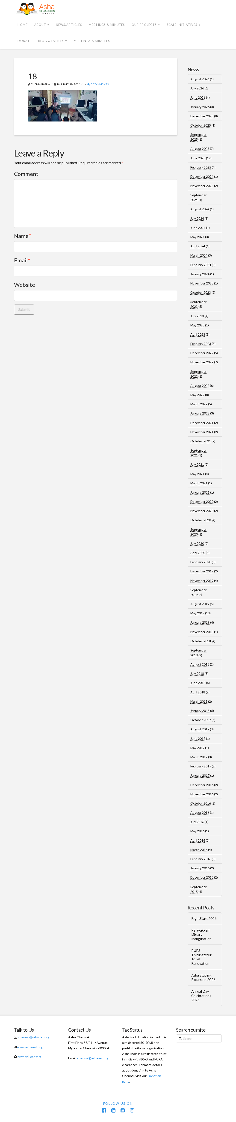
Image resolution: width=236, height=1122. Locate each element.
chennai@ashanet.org (33, 1037)
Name (22, 235)
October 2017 (200, 720)
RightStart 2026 (204, 918)
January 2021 (199, 492)
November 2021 (201, 432)
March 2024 (198, 255)
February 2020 (200, 562)
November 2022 (201, 362)
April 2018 (197, 692)
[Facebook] (104, 1110)
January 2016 (199, 868)
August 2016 (199, 812)
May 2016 (197, 831)
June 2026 (197, 97)
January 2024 (199, 274)
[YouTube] (123, 1110)
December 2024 (201, 176)
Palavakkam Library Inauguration (201, 934)
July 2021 (197, 464)
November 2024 (201, 186)
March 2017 (198, 757)
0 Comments (99, 84)
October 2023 (200, 292)
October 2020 (200, 520)
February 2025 (200, 167)
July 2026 (197, 88)
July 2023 (197, 316)
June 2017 (197, 738)
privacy (22, 1057)
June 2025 (197, 158)
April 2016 (197, 840)
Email (22, 260)
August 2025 (199, 149)
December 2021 (201, 423)
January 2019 (199, 622)
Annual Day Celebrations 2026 (201, 995)
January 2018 (199, 711)
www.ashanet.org (30, 1047)
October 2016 (200, 803)
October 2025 (200, 125)
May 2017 (197, 748)
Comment (26, 173)
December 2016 (201, 785)
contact (35, 1057)
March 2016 (198, 850)
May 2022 (197, 395)
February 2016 (200, 859)
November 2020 (201, 511)
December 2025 (201, 116)
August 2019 (199, 604)
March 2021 (198, 483)
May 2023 (197, 325)
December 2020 (201, 501)
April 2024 (197, 246)
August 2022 (199, 386)
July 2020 (197, 543)
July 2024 (197, 218)
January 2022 (199, 413)
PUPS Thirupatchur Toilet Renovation (201, 956)
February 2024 (200, 265)
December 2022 (201, 353)
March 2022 (198, 404)
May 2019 (197, 613)
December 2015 (201, 877)
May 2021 (197, 474)
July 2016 (197, 822)
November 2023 (201, 283)
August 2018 (199, 664)
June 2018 (197, 683)
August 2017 (199, 729)
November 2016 (201, 794)
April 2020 (197, 553)
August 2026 (199, 79)
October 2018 (200, 641)
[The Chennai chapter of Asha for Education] (35, 8)
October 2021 (200, 441)
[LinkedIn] (113, 1110)
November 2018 (201, 632)
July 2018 (197, 673)
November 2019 (201, 581)
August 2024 (199, 209)
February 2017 (200, 766)
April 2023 (197, 334)
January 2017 (199, 775)
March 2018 (198, 701)
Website (24, 284)
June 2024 (197, 228)
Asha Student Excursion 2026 (203, 977)
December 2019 (201, 571)
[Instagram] (132, 1110)
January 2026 (199, 107)
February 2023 (200, 344)
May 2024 (197, 237)
